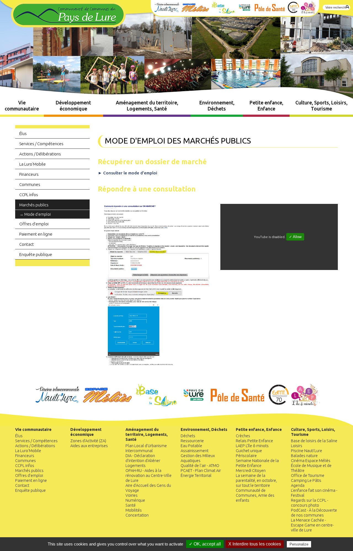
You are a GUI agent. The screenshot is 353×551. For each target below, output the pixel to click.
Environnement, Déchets (216, 105)
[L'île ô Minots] (305, 404)
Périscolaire (246, 455)
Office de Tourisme (307, 475)
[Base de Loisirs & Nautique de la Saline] (157, 404)
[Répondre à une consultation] (156, 365)
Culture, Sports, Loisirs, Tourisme (321, 105)
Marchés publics (34, 204)
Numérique (135, 500)
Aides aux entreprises (89, 446)
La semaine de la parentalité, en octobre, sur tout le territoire (256, 480)
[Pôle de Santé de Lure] (238, 404)
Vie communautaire (22, 105)
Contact (26, 244)
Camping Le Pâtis (306, 480)
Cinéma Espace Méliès (310, 460)
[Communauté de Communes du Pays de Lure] (68, 25)
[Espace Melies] (108, 404)
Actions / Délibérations (40, 154)
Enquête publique (35, 254)
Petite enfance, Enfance (266, 105)
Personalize (299, 544)
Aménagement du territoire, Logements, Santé (147, 105)
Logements (135, 465)
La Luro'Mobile (32, 164)
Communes (29, 184)
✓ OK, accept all (205, 544)
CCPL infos (28, 194)
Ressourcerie (192, 441)
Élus (23, 133)
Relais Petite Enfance (254, 441)
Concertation (137, 515)
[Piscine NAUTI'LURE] (57, 404)
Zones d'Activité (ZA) (88, 441)
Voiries (131, 495)
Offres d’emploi (34, 224)
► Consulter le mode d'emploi (127, 173)
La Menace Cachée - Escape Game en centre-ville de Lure (312, 525)
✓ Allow (295, 237)
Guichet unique (249, 451)
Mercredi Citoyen (251, 470)
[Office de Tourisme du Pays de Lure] (194, 404)
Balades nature (304, 455)
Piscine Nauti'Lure (306, 451)
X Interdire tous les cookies (254, 544)
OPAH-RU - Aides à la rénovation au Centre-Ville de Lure (148, 475)
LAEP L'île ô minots (252, 446)
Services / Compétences (41, 143)
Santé (130, 505)
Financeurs (29, 174)
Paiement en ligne (35, 234)
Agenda (297, 485)
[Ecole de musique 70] (279, 404)
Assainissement (194, 451)
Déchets (188, 436)
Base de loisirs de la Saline (314, 441)
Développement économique (73, 105)
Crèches (243, 436)
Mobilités (133, 510)
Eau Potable (191, 446)
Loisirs (296, 446)
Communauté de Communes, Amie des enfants (255, 495)
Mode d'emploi (37, 214)
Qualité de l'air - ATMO (200, 465)
